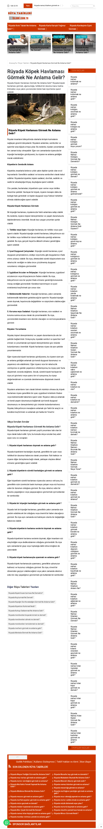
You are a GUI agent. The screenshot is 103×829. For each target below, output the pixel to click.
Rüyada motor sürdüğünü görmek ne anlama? (29, 781)
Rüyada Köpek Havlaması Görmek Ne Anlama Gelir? (51, 63)
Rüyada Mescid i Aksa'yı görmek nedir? (70, 781)
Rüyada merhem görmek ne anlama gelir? (25, 628)
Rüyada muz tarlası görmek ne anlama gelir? (28, 778)
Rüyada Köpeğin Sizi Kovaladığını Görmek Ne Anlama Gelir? (32, 602)
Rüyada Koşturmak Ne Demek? (21, 597)
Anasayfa (13, 63)
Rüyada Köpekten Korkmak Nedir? (22, 606)
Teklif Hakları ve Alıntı (67, 761)
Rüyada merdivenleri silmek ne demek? (24, 619)
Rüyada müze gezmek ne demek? (24, 803)
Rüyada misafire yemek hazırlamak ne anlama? (73, 810)
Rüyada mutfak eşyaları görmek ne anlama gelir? (30, 800)
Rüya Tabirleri (24, 63)
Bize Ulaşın (85, 761)
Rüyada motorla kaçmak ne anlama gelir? (71, 807)
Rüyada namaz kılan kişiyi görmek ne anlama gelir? (31, 813)
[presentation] (61, 6)
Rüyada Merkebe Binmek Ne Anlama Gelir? (25, 633)
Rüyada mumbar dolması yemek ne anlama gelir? (30, 817)
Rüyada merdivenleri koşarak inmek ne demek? (27, 615)
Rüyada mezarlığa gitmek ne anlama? (47, 5)
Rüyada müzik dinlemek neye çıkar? (68, 803)
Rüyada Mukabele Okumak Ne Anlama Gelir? (72, 778)
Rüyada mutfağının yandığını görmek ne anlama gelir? (73, 792)
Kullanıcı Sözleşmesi (44, 761)
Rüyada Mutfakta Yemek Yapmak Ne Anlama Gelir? (28, 785)
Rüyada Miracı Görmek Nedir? (66, 813)
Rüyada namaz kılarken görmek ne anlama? (71, 784)
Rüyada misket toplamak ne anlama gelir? (27, 807)
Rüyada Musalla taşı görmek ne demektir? (71, 774)
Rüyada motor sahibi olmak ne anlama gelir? (72, 800)
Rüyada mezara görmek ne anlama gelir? (27, 797)
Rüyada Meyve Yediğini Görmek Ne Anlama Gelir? (30, 774)
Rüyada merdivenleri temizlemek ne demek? (26, 624)
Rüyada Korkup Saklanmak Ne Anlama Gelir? (26, 611)
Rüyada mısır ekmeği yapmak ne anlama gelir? (72, 797)
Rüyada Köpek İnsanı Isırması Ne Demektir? (26, 593)
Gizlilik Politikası (24, 761)
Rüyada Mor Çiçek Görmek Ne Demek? (26, 810)
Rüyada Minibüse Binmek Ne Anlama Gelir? (27, 791)
